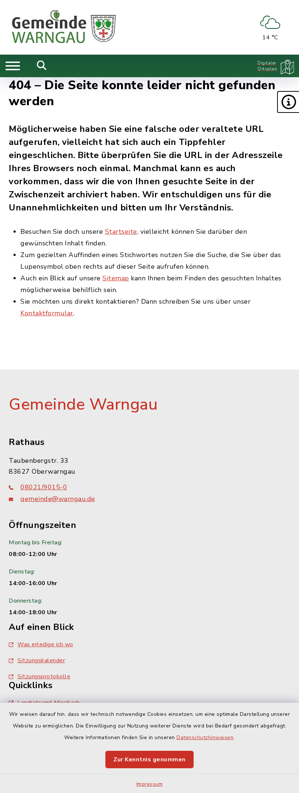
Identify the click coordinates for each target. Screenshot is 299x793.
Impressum (149, 784)
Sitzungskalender (41, 660)
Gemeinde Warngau (83, 404)
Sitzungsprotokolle (44, 676)
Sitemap (115, 278)
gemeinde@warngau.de (57, 498)
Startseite (121, 231)
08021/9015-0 (43, 487)
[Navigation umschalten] (13, 66)
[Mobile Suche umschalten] (41, 66)
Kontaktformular (46, 313)
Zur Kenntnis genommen (149, 759)
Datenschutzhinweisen (204, 737)
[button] (288, 102)
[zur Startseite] (63, 27)
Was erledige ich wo (45, 644)
